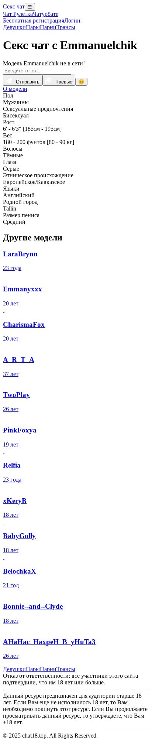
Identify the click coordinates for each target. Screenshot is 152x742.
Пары (33, 27)
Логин (72, 20)
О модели (15, 89)
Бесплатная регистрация (33, 20)
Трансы (65, 27)
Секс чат (14, 6)
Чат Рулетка (18, 14)
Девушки (14, 27)
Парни (48, 27)
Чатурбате (45, 14)
